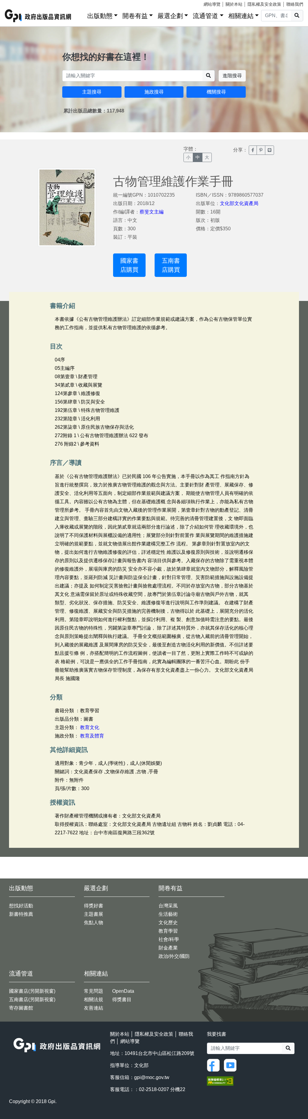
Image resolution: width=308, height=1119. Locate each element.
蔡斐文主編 (152, 211)
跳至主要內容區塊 (17, 3)
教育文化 (89, 727)
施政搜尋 (154, 91)
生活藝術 (168, 914)
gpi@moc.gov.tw (151, 1077)
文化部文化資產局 (239, 203)
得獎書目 (121, 999)
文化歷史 (168, 922)
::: (80, 14)
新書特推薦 (21, 914)
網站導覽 (212, 4)
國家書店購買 (129, 265)
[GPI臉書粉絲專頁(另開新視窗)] (215, 1064)
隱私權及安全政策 (264, 4)
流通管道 (205, 15)
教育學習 (168, 931)
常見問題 (93, 991)
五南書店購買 (171, 265)
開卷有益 (135, 15)
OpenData (123, 991)
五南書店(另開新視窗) (32, 999)
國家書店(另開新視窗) (32, 991)
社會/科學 (169, 939)
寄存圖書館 (21, 1007)
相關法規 (93, 999)
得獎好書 (93, 905)
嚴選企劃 (170, 15)
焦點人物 (93, 922)
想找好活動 (21, 905)
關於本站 (234, 4)
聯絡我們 (294, 4)
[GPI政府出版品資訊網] (38, 16)
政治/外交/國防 (174, 956)
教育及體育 (92, 735)
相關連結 (241, 15)
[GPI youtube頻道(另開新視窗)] (231, 1064)
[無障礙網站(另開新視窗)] (220, 1080)
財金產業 (168, 947)
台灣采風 (168, 905)
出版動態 (99, 15)
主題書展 (93, 914)
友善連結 (93, 1007)
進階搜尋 (232, 75)
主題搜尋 (91, 91)
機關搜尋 (216, 91)
